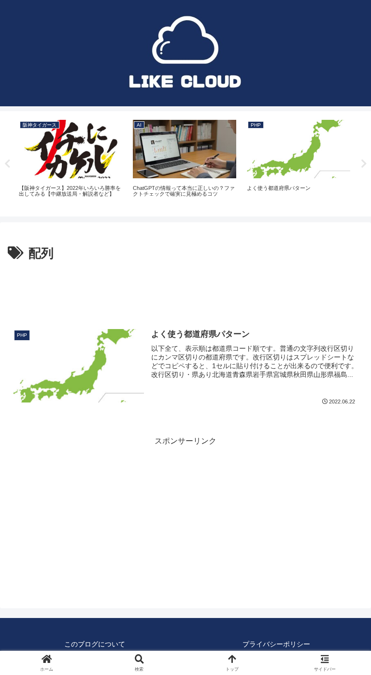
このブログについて (94, 644)
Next (364, 164)
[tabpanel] (70, 162)
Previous (7, 164)
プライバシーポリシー (276, 644)
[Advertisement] (185, 291)
